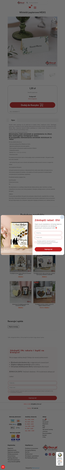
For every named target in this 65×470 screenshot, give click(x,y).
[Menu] (62, 453)
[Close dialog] (62, 217)
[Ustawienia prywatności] (3, 467)
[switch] (59, 464)
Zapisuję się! (48, 249)
